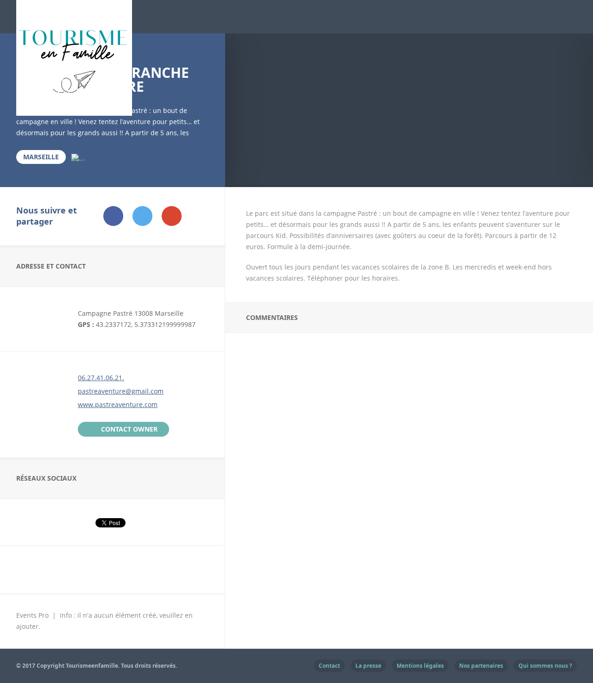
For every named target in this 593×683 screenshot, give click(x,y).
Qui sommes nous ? (545, 666)
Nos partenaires (481, 666)
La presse (368, 666)
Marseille (41, 156)
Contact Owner (129, 429)
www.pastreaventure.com (118, 404)
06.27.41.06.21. (101, 377)
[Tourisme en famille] (74, 110)
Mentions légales (420, 666)
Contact (329, 666)
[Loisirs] (78, 157)
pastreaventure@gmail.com (121, 391)
